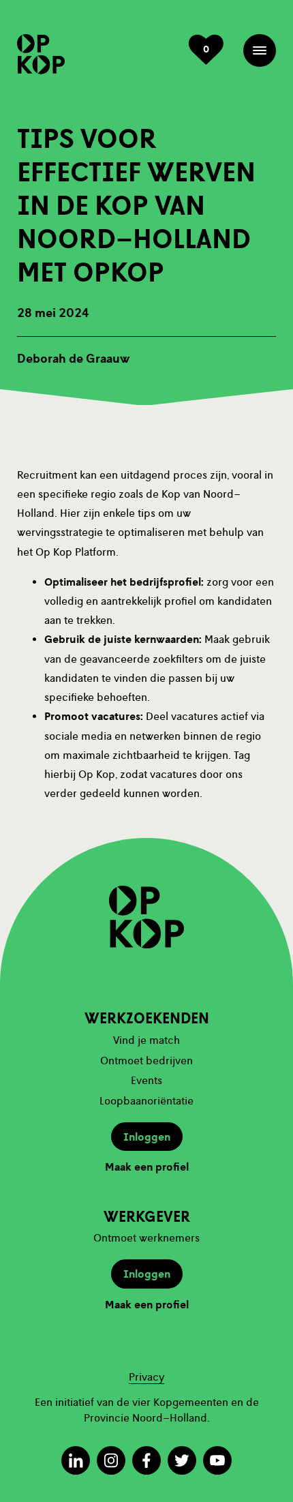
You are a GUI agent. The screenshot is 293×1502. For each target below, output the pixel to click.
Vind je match (146, 1040)
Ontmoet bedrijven (146, 1060)
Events (146, 1080)
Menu (259, 50)
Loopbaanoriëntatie (146, 1100)
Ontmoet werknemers (146, 1237)
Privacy (146, 1376)
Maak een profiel (147, 1167)
